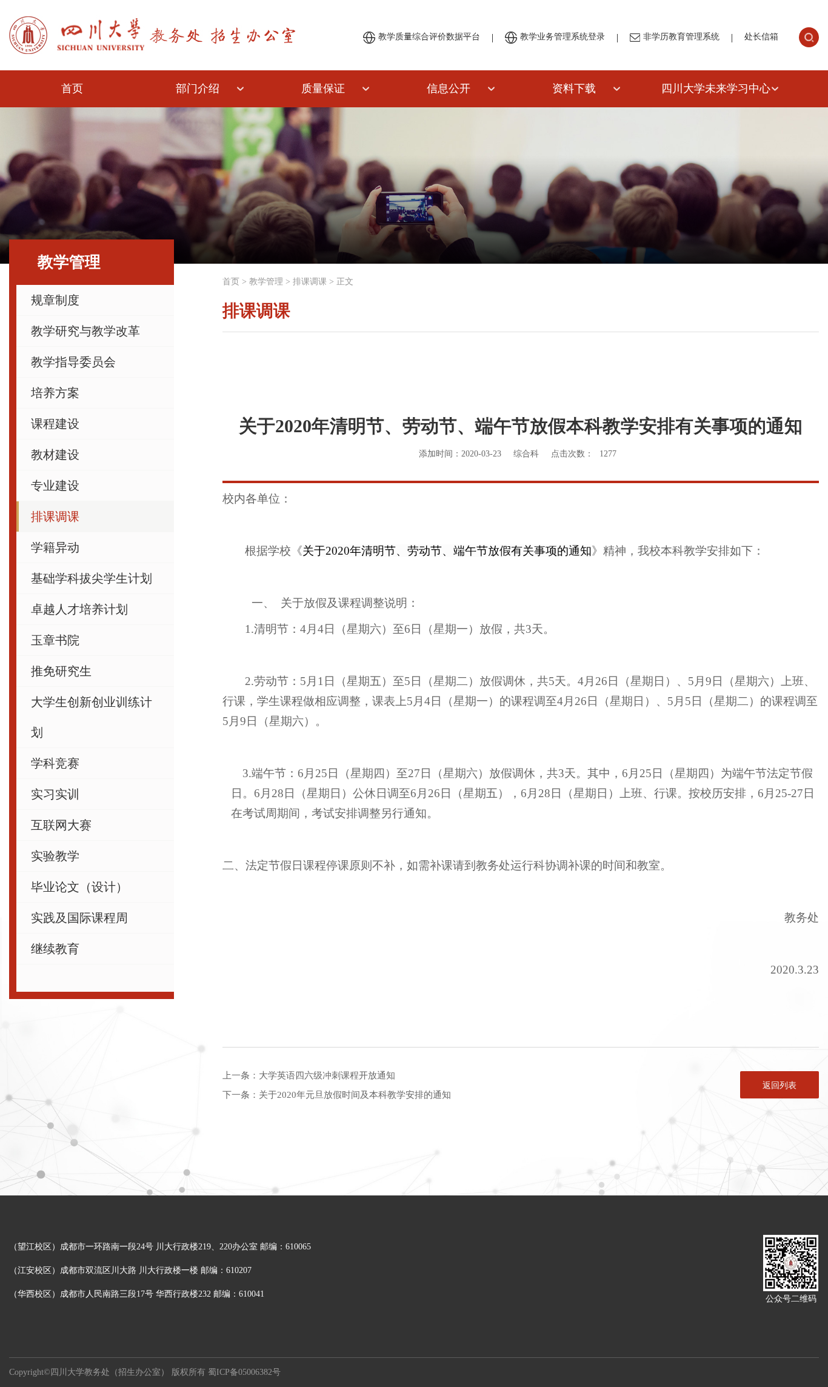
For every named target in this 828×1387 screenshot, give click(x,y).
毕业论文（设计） (79, 887)
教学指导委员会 (73, 362)
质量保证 (323, 88)
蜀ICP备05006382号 (244, 1372)
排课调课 (55, 516)
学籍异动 (55, 547)
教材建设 (55, 454)
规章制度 (55, 300)
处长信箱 (761, 36)
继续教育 (55, 948)
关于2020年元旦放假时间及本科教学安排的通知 (355, 1095)
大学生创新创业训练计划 (91, 717)
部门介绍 (197, 88)
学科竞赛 (55, 763)
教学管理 (266, 281)
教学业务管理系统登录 (562, 36)
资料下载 (574, 88)
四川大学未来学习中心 (715, 88)
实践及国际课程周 (79, 917)
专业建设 (55, 485)
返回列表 (779, 1085)
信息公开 (448, 88)
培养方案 (55, 392)
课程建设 (55, 423)
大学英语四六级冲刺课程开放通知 (327, 1075)
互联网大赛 (61, 825)
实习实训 (55, 794)
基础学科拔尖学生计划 (91, 578)
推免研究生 (61, 671)
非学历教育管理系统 (681, 36)
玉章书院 (55, 640)
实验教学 (55, 856)
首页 (72, 88)
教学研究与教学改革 (85, 331)
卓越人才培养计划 (79, 609)
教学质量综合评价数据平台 (429, 36)
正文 (344, 281)
